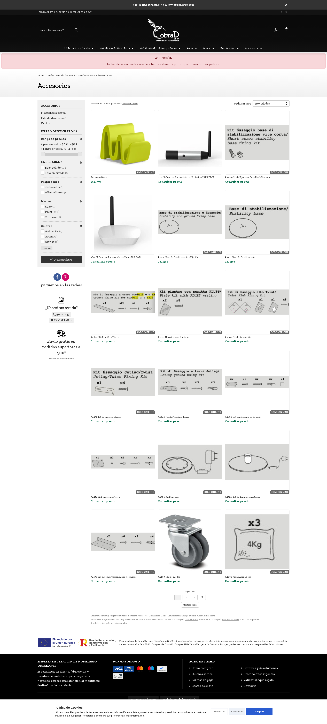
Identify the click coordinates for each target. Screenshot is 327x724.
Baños (207, 48)
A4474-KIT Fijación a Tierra (105, 496)
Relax (190, 48)
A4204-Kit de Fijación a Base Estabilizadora (247, 177)
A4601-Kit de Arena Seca (238, 576)
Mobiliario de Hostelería (115, 48)
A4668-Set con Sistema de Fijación (243, 416)
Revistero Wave (99, 177)
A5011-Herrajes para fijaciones (173, 337)
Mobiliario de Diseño (77, 48)
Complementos (191, 619)
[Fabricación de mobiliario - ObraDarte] (163, 30)
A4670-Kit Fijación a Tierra (105, 337)
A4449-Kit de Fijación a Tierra (173, 416)
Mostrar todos (130, 103)
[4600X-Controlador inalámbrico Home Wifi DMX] (123, 222)
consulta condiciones (61, 358)
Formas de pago (203, 680)
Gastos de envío (202, 686)
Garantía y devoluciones (261, 668)
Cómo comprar (202, 668)
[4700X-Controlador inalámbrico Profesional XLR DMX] (190, 142)
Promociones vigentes (259, 674)
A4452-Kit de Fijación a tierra (106, 416)
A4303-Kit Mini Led (168, 496)
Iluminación (227, 48)
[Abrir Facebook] (281, 12)
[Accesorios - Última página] (194, 597)
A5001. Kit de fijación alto (238, 337)
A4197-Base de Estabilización (240, 257)
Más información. (135, 715)
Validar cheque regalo (259, 680)
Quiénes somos (202, 674)
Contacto (250, 686)
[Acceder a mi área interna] (276, 30)
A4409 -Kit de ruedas (169, 576)
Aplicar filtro (63, 260)
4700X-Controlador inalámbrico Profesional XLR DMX (186, 177)
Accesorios (251, 48)
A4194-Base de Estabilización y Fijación (178, 257)
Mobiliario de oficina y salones (158, 48)
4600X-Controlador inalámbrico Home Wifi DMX (116, 257)
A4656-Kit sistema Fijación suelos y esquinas (113, 576)
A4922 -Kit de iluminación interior (242, 496)
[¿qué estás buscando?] (59, 30)
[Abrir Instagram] (286, 12)
